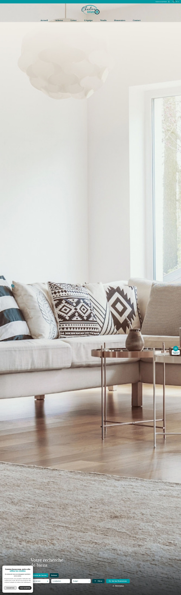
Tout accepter (25, 588)
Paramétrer (10, 588)
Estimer (54, 575)
